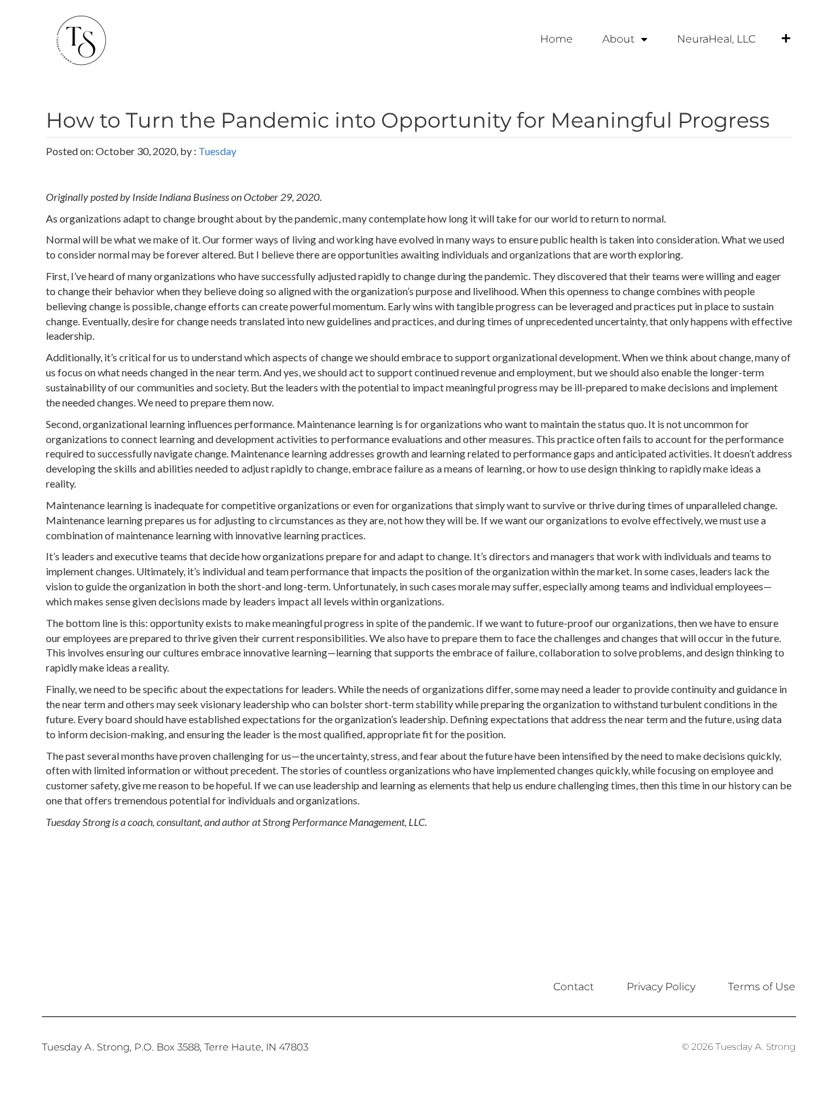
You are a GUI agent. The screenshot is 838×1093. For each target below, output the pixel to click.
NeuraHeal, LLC (716, 39)
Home (556, 39)
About (618, 39)
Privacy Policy (661, 986)
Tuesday (217, 151)
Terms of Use (761, 986)
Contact (573, 986)
